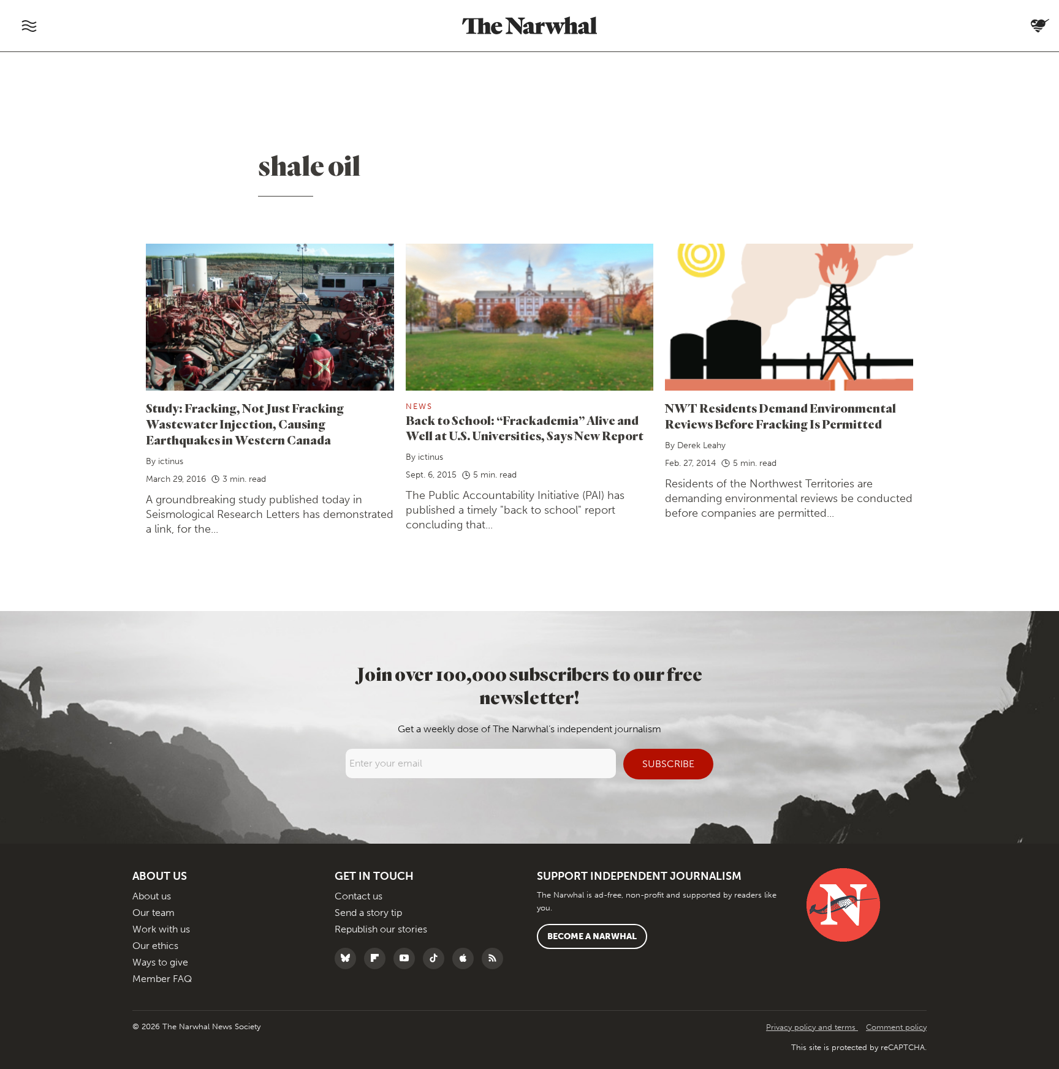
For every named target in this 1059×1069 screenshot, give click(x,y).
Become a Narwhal (592, 936)
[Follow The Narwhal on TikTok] (436, 958)
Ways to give (160, 962)
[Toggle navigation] (29, 26)
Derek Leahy (701, 445)
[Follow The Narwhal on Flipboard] (378, 958)
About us (151, 896)
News (419, 406)
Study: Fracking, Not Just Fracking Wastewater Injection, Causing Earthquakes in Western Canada (245, 424)
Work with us (161, 929)
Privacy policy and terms (812, 1027)
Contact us (358, 896)
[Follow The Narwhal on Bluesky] (348, 958)
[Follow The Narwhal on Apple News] (466, 958)
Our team (153, 912)
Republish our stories (381, 929)
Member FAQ (162, 979)
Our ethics (155, 945)
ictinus (170, 461)
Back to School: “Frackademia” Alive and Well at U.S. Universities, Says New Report (524, 428)
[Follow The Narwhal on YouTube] (407, 958)
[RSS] (495, 958)
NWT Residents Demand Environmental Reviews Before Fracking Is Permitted (780, 416)
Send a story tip (368, 912)
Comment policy (896, 1027)
